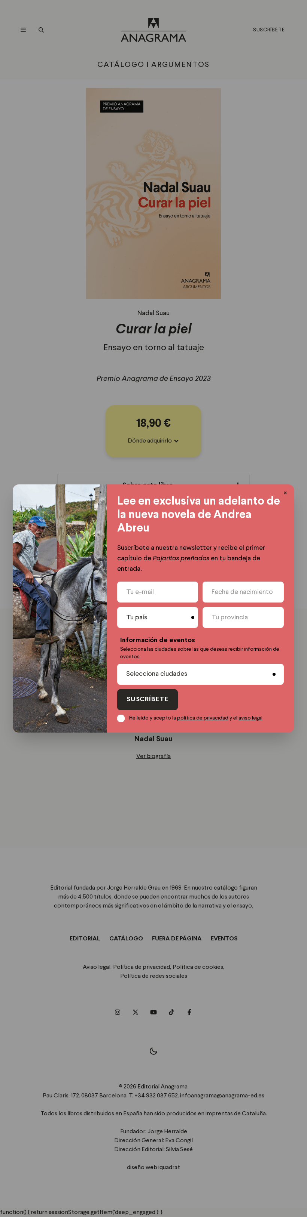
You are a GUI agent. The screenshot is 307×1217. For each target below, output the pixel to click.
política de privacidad (202, 718)
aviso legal (250, 718)
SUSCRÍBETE (147, 699)
